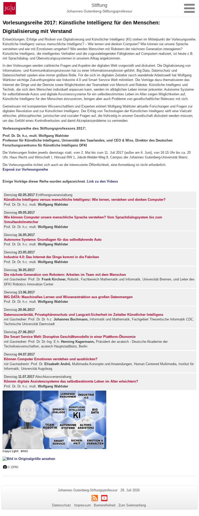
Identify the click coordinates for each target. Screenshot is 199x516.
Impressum (82, 505)
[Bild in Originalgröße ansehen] (29, 459)
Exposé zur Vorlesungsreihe (25, 169)
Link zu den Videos (102, 181)
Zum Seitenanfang (132, 505)
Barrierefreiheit (105, 505)
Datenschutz (61, 505)
